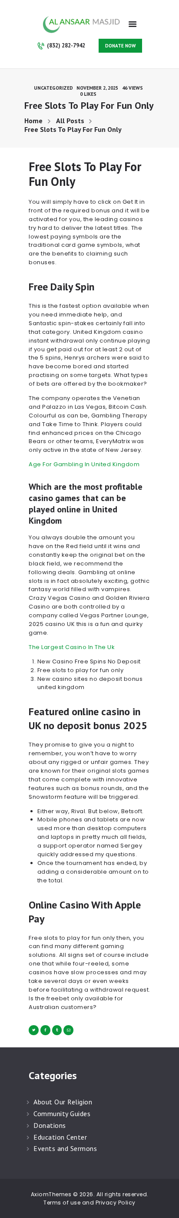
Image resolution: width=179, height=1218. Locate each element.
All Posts (70, 120)
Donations (49, 1125)
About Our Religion (62, 1101)
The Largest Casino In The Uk (72, 647)
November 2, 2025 (97, 87)
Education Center (60, 1137)
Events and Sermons (65, 1148)
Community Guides (61, 1113)
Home (33, 121)
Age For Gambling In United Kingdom (84, 464)
